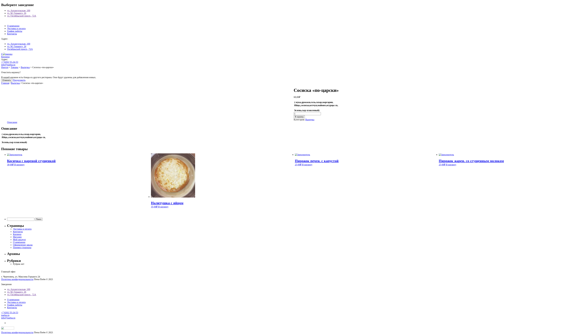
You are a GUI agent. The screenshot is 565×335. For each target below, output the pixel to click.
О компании (13, 26)
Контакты (12, 34)
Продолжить (19, 80)
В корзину (299, 117)
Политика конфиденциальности (17, 279)
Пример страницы (22, 247)
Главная (5, 83)
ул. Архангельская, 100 (18, 10)
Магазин (17, 237)
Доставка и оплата (16, 28)
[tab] (12, 122)
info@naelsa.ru (8, 64)
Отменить (6, 80)
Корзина (17, 234)
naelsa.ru (5, 315)
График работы (14, 31)
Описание (12, 122)
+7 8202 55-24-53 (9, 62)
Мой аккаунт (19, 239)
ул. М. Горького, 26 (16, 13)
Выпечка (15, 83)
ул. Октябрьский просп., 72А (21, 16)
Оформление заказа (23, 245)
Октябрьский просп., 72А (20, 49)
